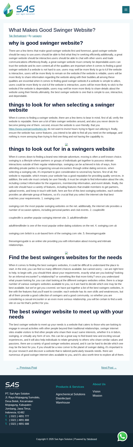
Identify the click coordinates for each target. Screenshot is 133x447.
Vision (96, 391)
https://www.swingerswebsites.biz (28, 129)
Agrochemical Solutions (70, 394)
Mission (97, 395)
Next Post (109, 367)
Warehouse (63, 402)
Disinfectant (63, 398)
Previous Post (26, 367)
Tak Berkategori (17, 36)
